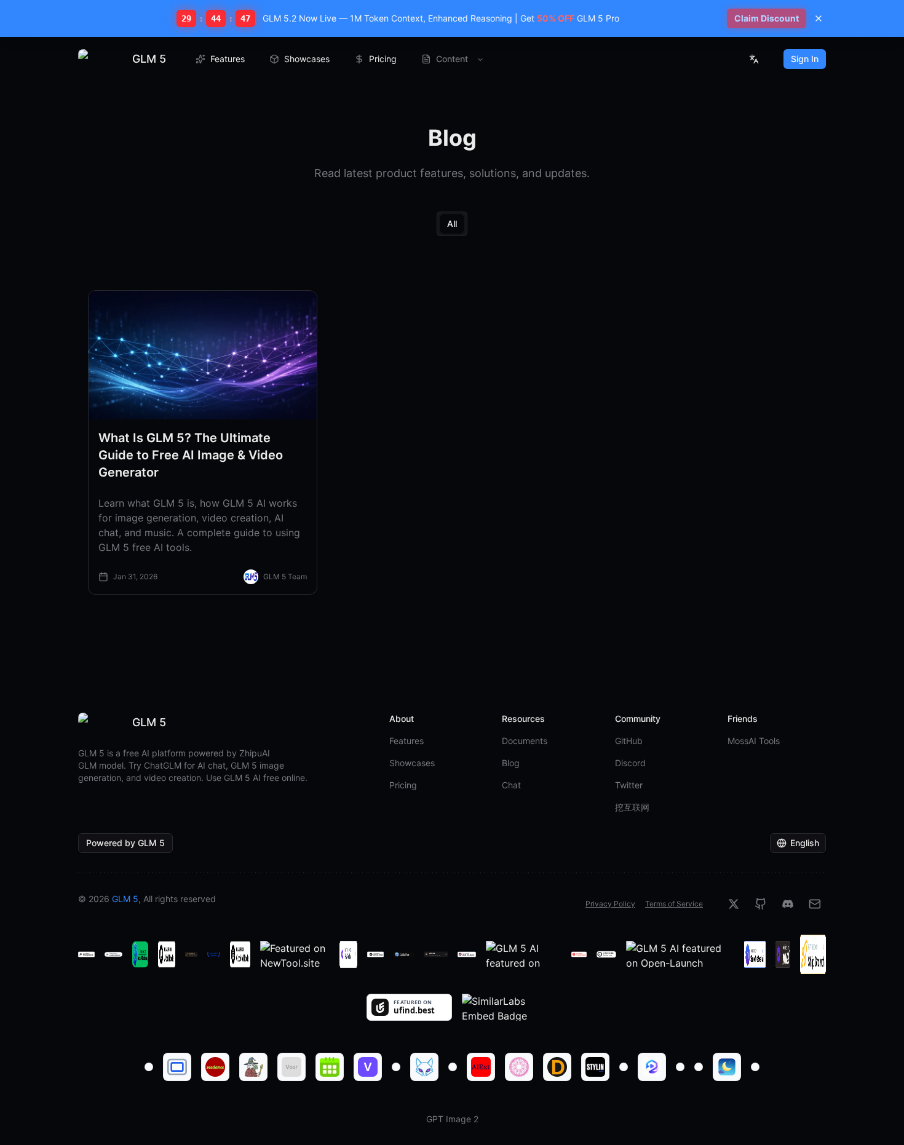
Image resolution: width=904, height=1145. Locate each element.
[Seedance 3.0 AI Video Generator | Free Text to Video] (215, 1067)
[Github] (761, 904)
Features (227, 58)
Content (452, 58)
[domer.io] (557, 1067)
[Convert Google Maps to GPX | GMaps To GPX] (698, 1067)
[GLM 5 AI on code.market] (113, 954)
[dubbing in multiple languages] (623, 1067)
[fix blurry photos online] (149, 1067)
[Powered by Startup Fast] (191, 954)
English (804, 843)
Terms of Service (674, 903)
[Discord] (788, 904)
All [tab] (452, 223)
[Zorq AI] (680, 1067)
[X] (734, 904)
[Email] (815, 904)
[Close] (818, 18)
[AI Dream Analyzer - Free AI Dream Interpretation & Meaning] (727, 1067)
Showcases (307, 58)
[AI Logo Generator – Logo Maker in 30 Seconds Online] (424, 1067)
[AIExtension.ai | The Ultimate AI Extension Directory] (481, 1067)
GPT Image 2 (452, 1119)
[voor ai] (291, 1067)
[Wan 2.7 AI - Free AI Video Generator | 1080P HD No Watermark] (755, 1067)
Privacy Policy (610, 903)
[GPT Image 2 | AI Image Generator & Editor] (396, 1067)
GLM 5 (125, 898)
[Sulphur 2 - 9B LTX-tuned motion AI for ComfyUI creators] (652, 1067)
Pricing (383, 58)
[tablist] (452, 224)
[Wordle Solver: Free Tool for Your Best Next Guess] (452, 1067)
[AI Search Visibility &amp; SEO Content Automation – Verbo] (368, 1067)
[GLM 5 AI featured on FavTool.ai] (348, 954)
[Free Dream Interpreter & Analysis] (519, 1067)
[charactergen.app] (253, 1067)
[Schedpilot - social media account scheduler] (329, 1067)
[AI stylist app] (595, 1067)
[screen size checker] (177, 1067)
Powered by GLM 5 (125, 843)
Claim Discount (766, 18)
